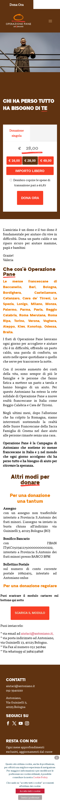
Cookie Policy (40, 777)
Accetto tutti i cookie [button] (30, 791)
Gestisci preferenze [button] (30, 797)
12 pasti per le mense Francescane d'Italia (46, 160)
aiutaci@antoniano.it (20, 686)
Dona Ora (30, 198)
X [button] (57, 757)
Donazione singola (17, 133)
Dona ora (17, 4)
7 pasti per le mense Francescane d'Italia (30, 160)
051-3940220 (14, 690)
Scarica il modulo (30, 613)
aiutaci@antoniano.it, (37, 633)
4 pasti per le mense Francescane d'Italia (14, 160)
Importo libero (29, 171)
